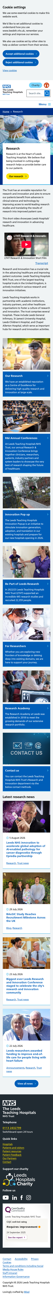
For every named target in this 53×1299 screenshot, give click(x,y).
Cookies (7, 1262)
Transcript (41, 263)
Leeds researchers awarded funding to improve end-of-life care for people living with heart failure (26, 1055)
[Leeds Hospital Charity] (24, 1179)
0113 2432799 (12, 1128)
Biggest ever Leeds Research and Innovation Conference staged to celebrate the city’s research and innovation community (25, 985)
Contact (7, 1161)
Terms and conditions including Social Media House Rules (23, 1268)
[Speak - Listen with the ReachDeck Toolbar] (46, 85)
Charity (35, 85)
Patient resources (12, 1151)
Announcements (15, 1067)
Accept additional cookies (20, 53)
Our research (16, 176)
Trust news (23, 863)
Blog (8, 928)
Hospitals (8, 1144)
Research (11, 863)
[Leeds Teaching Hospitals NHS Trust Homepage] (13, 90)
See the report (15, 1237)
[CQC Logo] (15, 1212)
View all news (25, 1083)
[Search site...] (35, 93)
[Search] (47, 93)
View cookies (10, 70)
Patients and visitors (13, 1147)
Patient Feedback (12, 1154)
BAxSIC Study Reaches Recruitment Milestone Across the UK (25, 917)
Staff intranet (10, 1273)
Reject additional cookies (19, 62)
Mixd (26, 1291)
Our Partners (9, 1158)
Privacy (35, 1258)
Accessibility (21, 1258)
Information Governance (16, 1276)
